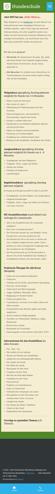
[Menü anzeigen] (50, 6)
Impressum (30, 473)
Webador (20, 479)
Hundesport (28, 22)
